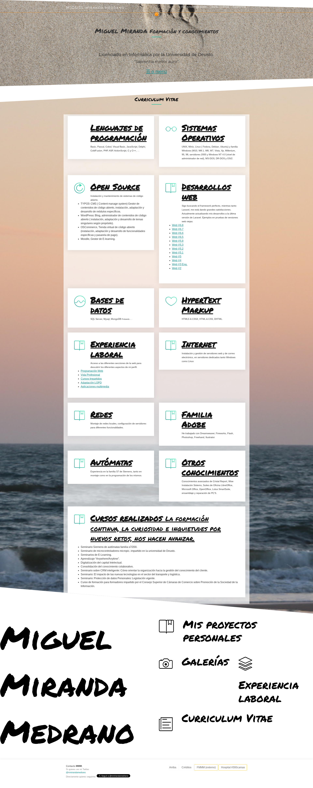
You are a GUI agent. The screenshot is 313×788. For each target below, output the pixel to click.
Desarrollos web (206, 191)
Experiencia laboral (112, 349)
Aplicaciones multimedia (95, 386)
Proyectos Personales (193, 6)
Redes (101, 414)
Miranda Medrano (105, 7)
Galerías (205, 661)
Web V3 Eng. (179, 264)
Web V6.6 (177, 233)
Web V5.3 (177, 244)
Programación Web (92, 371)
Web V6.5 (177, 237)
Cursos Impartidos (91, 378)
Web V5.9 (177, 240)
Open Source (115, 186)
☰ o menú (156, 71)
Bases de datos (107, 304)
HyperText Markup (201, 304)
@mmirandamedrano (76, 772)
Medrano (67, 731)
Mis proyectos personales (219, 630)
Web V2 (176, 268)
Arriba (172, 767)
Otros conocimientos (210, 467)
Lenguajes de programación (118, 132)
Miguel (76, 7)
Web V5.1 (177, 252)
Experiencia (239, 6)
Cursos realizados (155, 527)
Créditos (186, 767)
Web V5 (176, 256)
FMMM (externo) (206, 767)
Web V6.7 (177, 229)
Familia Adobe (197, 419)
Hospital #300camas (233, 767)
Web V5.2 (177, 248)
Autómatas (111, 462)
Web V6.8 (177, 225)
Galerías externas (219, 6)
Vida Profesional (90, 374)
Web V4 (176, 260)
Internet (199, 344)
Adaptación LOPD (91, 382)
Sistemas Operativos (203, 132)
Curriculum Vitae (227, 718)
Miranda (63, 684)
